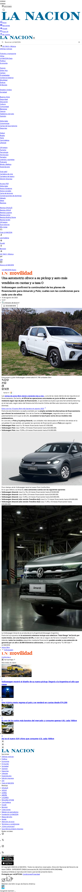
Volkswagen (8, 650)
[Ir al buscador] (4, 10)
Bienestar (3, 109)
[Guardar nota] (5, 380)
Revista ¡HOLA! (5, 210)
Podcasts (3, 162)
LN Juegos (4, 147)
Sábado (3, 198)
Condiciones (27, 874)
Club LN (5, 32)
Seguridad (4, 99)
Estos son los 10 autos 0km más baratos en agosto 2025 (23, 408)
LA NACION (6, 270)
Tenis (2, 138)
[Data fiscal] (3, 888)
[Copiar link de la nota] (3, 386)
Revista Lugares (6, 212)
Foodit (4, 28)
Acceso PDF (4, 184)
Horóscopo (4, 155)
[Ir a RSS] (3, 853)
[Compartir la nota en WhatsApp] (5, 383)
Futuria (2, 68)
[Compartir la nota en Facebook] (3, 389)
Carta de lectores (6, 193)
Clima (2, 56)
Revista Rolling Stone (8, 217)
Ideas (2, 200)
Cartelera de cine (6, 174)
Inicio (4, 22)
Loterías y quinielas (7, 159)
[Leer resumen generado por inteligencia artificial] (3, 380)
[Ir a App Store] (8, 864)
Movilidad (3, 80)
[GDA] (7, 881)
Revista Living (5, 215)
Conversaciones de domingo (11, 196)
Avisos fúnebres (6, 188)
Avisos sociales (5, 191)
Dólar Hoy (4, 70)
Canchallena (4, 140)
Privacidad (36, 874)
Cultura (3, 104)
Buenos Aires (5, 97)
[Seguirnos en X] (3, 840)
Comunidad (4, 106)
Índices (2, 82)
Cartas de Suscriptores (8, 126)
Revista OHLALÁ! (6, 208)
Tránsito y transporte (8, 53)
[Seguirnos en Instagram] (3, 847)
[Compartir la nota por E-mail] (7, 389)
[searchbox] (40, 42)
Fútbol (2, 133)
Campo (2, 73)
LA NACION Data (6, 58)
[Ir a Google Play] (8, 860)
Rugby (2, 135)
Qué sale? (3, 172)
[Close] (3, 741)
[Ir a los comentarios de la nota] (7, 380)
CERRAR (2, 1)
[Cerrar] (34, 38)
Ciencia (2, 111)
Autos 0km (6, 647)
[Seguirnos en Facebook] (3, 834)
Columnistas (4, 123)
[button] (41, 151)
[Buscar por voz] (79, 42)
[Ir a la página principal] (41, 19)
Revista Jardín (5, 220)
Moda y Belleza (5, 164)
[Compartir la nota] (3, 383)
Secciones (6, 25)
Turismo (3, 150)
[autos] (17, 275)
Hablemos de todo (7, 114)
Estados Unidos (6, 90)
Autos (13, 270)
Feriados (3, 157)
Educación (4, 102)
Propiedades (5, 75)
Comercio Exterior (7, 78)
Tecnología (4, 152)
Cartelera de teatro (7, 176)
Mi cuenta (6, 35)
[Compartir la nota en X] (5, 389)
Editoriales (4, 121)
